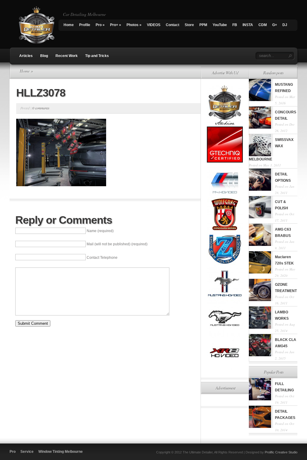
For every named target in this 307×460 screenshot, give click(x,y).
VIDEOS (153, 25)
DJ (284, 25)
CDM (262, 25)
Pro (100, 25)
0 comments (40, 108)
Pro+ (115, 25)
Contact (172, 25)
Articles (26, 56)
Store (189, 25)
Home (69, 25)
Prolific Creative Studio (281, 452)
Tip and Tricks (97, 56)
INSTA (248, 25)
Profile (84, 25)
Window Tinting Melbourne (60, 452)
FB (234, 25)
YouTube (220, 25)
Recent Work (66, 56)
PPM (203, 25)
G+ (274, 25)
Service (27, 452)
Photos (134, 25)
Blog (44, 56)
